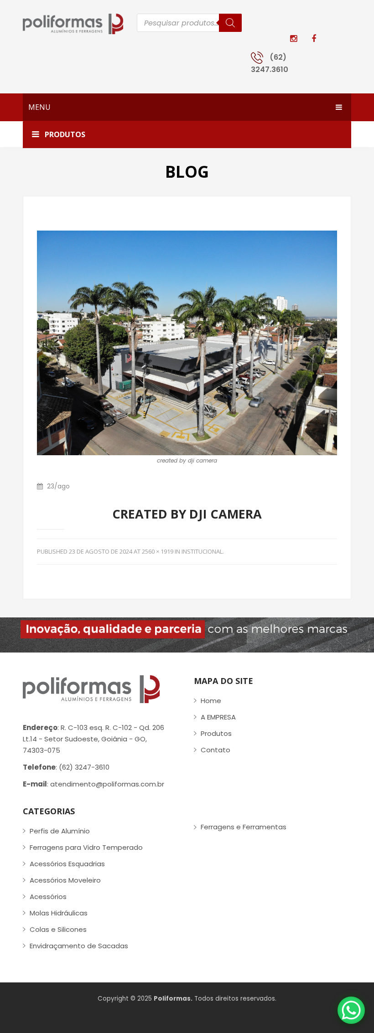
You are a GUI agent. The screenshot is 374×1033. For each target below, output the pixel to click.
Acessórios (48, 896)
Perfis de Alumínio (60, 831)
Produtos (216, 733)
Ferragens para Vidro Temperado (86, 847)
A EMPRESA (218, 717)
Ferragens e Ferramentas (243, 827)
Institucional (202, 551)
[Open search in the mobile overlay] (189, 23)
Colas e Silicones (58, 929)
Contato (215, 750)
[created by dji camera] (187, 342)
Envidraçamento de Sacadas (79, 946)
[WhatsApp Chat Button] (351, 1010)
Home (211, 700)
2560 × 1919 (157, 551)
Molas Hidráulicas (59, 913)
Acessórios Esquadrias (67, 864)
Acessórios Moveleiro (65, 880)
